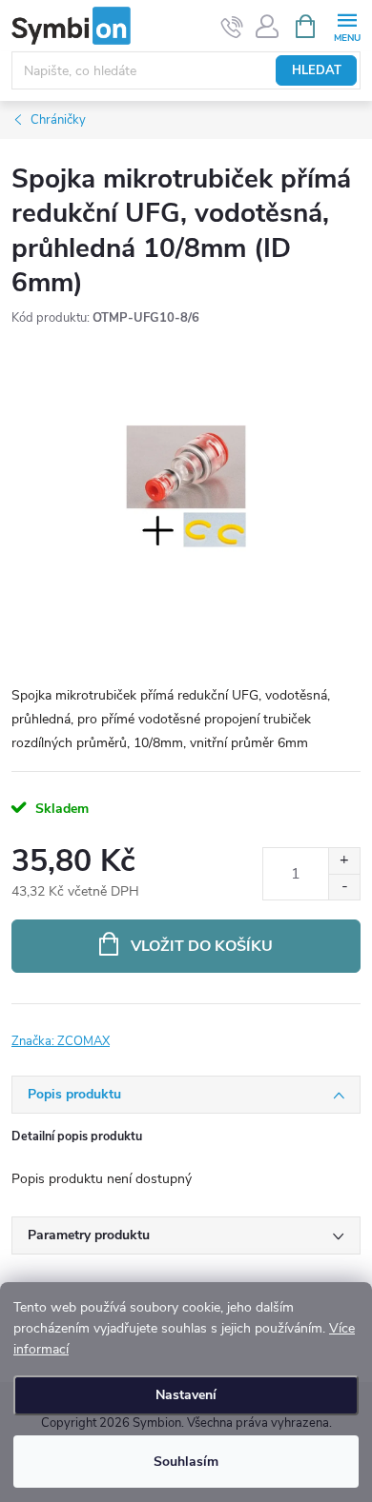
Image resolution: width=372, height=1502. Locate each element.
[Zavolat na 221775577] (232, 26)
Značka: (60, 1041)
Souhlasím (186, 1462)
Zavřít (113, 1030)
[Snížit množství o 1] (344, 886)
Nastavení (186, 1395)
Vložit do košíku (202, 946)
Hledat (316, 70)
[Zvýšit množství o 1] (344, 861)
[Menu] (346, 25)
